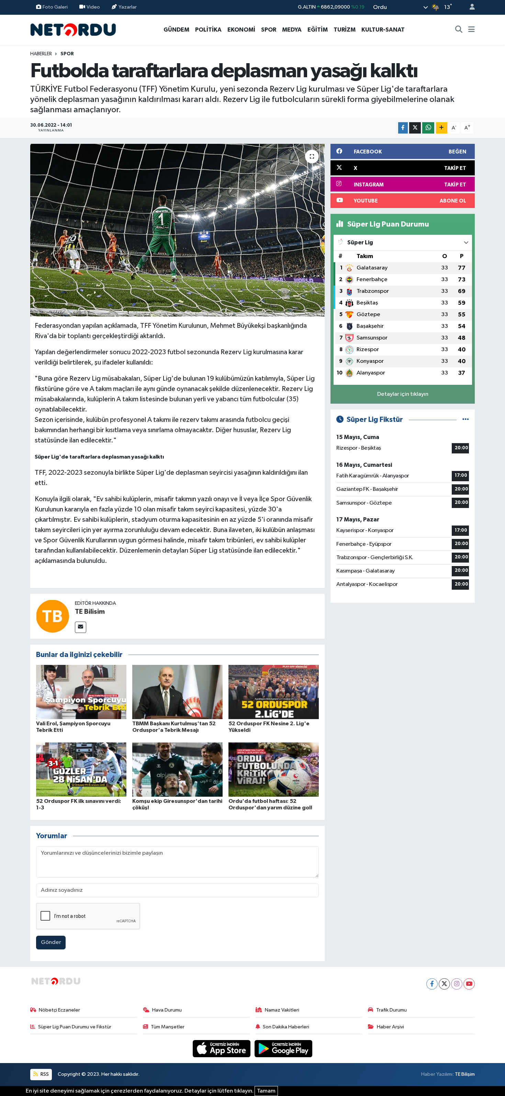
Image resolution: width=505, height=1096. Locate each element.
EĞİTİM (317, 30)
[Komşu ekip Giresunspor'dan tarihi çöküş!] (177, 769)
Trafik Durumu (391, 1010)
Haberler (41, 53)
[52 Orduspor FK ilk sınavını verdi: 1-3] (81, 769)
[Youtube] (469, 984)
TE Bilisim (90, 611)
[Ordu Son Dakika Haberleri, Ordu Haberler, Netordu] (73, 29)
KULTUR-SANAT (383, 30)
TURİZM (345, 30)
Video (93, 7)
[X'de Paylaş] (415, 128)
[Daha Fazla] (441, 128)
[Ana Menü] (471, 29)
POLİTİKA (208, 30)
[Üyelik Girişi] (469, 7)
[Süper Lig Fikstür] (465, 420)
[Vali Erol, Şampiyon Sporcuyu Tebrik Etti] (81, 692)
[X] (444, 984)
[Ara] (458, 29)
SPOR (268, 30)
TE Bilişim (465, 1074)
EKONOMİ (241, 30)
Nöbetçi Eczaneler (59, 1010)
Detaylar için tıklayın (402, 394)
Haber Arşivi (390, 1026)
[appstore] (222, 1048)
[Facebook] (432, 984)
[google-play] (283, 1048)
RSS (44, 1074)
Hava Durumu (167, 1010)
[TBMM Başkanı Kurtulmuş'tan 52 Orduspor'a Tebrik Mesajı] (177, 692)
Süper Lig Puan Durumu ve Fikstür (74, 1026)
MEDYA (292, 30)
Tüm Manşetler (167, 1026)
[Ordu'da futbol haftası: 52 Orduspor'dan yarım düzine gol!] (273, 769)
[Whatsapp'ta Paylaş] (428, 128)
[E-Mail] (80, 627)
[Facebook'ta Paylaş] (403, 128)
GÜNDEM (176, 30)
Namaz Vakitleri (282, 1010)
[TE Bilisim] (52, 616)
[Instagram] (456, 984)
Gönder (51, 942)
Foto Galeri (55, 7)
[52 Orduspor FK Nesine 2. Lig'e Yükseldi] (273, 692)
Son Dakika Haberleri (286, 1026)
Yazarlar (128, 7)
